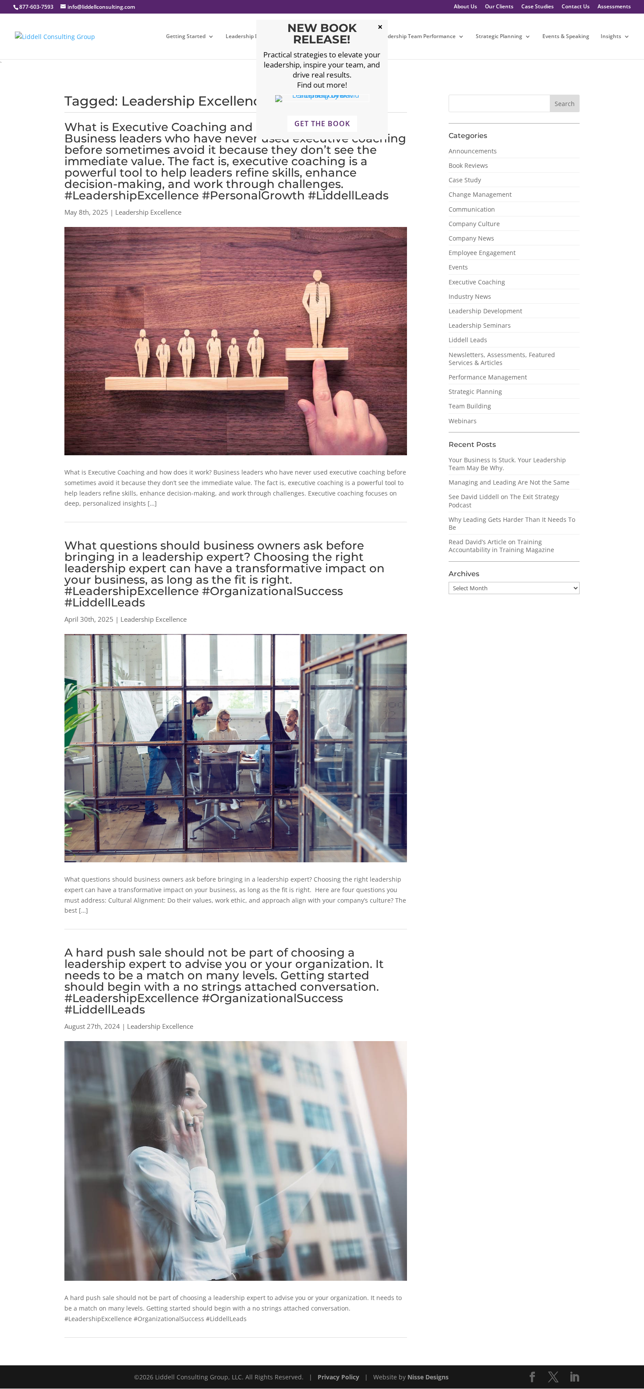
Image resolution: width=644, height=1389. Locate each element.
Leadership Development (485, 311)
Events (458, 267)
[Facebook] (532, 1377)
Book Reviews (468, 165)
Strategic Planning (499, 36)
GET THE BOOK (322, 123)
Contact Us (576, 7)
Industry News (470, 296)
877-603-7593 (36, 7)
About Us (465, 7)
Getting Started (185, 36)
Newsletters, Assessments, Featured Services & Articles (502, 359)
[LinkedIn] (574, 1377)
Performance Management (488, 377)
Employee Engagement (482, 252)
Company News (471, 238)
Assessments (614, 7)
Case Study (465, 180)
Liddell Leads (468, 340)
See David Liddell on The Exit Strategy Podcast (504, 501)
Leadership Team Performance (417, 36)
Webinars (463, 421)
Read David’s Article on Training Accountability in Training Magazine (501, 546)
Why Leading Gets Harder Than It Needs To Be (512, 523)
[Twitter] (553, 1377)
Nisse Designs (428, 1377)
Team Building (470, 406)
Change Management (480, 194)
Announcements (473, 151)
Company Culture (474, 224)
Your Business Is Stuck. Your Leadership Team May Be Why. (507, 464)
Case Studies (537, 7)
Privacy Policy (339, 1377)
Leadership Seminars (480, 325)
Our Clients (499, 7)
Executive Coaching (477, 282)
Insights (611, 36)
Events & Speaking (565, 36)
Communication (472, 209)
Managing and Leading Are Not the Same (509, 482)
